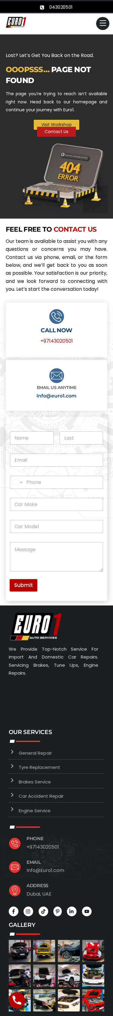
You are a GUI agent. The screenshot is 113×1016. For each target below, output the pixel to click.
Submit (23, 585)
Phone (35, 838)
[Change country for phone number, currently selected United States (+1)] (17, 482)
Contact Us (56, 132)
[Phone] (17, 1000)
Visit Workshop (56, 125)
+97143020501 (56, 340)
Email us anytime (57, 387)
